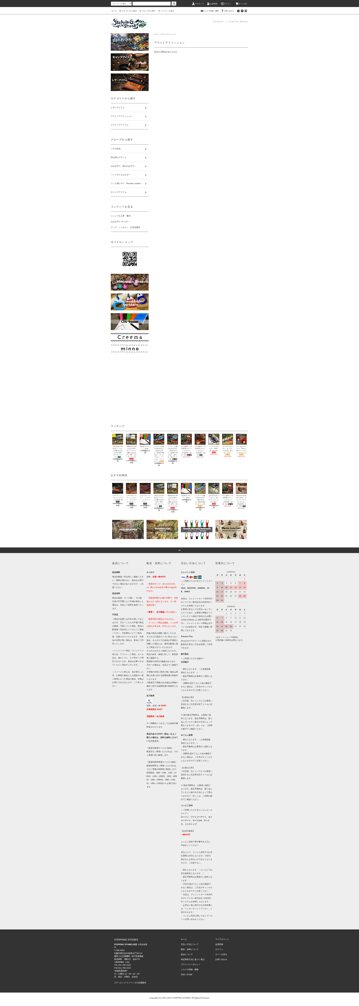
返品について (187, 954)
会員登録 (214, 4)
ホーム (114, 11)
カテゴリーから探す (129, 11)
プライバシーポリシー (191, 964)
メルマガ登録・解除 (211, 11)
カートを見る (221, 954)
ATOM (189, 974)
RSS (183, 974)
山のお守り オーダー (120, 221)
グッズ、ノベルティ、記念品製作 (125, 227)
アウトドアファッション (168, 34)
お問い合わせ (229, 11)
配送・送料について (190, 949)
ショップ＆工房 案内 (120, 216)
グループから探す (149, 11)
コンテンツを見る (167, 11)
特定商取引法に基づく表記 (192, 959)
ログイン (227, 4)
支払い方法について (190, 944)
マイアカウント (222, 939)
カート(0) (243, 4)
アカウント (199, 4)
